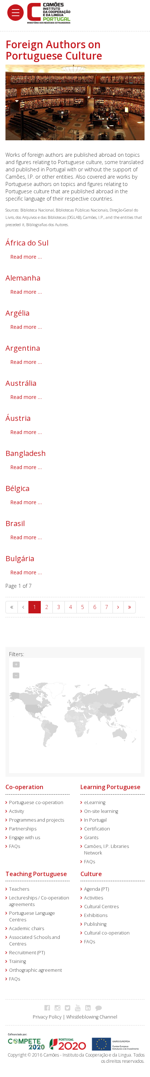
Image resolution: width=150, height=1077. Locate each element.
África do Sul (26, 243)
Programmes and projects (36, 820)
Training (17, 961)
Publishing (95, 924)
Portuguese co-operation (36, 802)
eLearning (94, 802)
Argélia (17, 313)
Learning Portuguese (110, 787)
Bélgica (17, 488)
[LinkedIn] (89, 1007)
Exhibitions (95, 915)
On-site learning (101, 811)
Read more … (26, 256)
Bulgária (19, 558)
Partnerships (22, 829)
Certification (97, 829)
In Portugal (95, 820)
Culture (91, 874)
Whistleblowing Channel (91, 1017)
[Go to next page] (118, 607)
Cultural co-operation (107, 933)
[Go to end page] (129, 607)
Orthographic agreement (35, 970)
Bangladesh (25, 453)
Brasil (15, 523)
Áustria (18, 418)
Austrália (20, 383)
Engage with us (24, 837)
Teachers (19, 889)
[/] (49, 12)
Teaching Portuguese (36, 874)
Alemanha (22, 278)
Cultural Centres (101, 906)
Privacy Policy (47, 1017)
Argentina (22, 348)
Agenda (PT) (96, 889)
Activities (93, 898)
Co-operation (24, 787)
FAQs (14, 846)
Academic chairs (26, 928)
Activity (16, 811)
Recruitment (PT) (27, 952)
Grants (91, 837)
